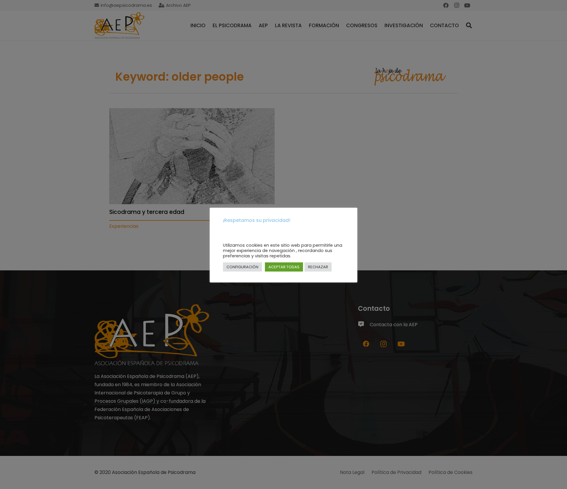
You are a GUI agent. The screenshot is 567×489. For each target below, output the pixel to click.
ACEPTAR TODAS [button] (283, 267)
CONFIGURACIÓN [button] (242, 267)
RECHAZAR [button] (318, 267)
